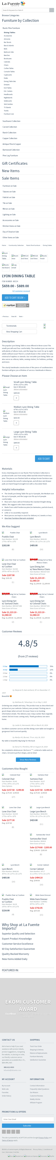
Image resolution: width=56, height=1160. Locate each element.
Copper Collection (10, 138)
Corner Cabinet (37, 868)
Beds (5, 49)
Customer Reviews (36, 1096)
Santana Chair (36, 778)
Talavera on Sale (9, 191)
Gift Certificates (14, 163)
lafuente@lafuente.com (12, 1070)
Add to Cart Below (14, 297)
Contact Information (37, 1086)
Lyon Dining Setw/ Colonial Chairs (38, 602)
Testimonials (11, 326)
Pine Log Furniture (10, 155)
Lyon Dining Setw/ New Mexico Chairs (40, 568)
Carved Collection (10, 127)
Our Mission (34, 1092)
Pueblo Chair (8, 536)
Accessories (8, 36)
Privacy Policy (37, 1149)
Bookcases (7, 58)
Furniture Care (9, 114)
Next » (21, 316)
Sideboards (8, 101)
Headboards (8, 94)
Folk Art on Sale (9, 197)
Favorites (5, 1092)
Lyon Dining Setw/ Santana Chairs (10, 602)
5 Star (5, 666)
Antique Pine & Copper (12, 144)
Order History (6, 1096)
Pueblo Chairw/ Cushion (8, 900)
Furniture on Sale (10, 186)
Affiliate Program (36, 1102)
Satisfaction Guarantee (38, 1060)
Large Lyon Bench (38, 811)
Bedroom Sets (9, 52)
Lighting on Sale (9, 214)
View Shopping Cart (14, 331)
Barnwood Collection (11, 150)
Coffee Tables (8, 68)
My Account (6, 1086)
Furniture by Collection (20, 20)
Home (4, 245)
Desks (6, 78)
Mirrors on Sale (9, 209)
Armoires (7, 39)
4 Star (5, 670)
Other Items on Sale (11, 237)
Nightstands (8, 98)
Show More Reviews (28, 759)
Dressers (7, 85)
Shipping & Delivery (36, 1050)
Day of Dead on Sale (11, 231)
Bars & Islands (9, 45)
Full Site (16, 1152)
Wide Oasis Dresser (38, 899)
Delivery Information (20, 389)
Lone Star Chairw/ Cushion (9, 565)
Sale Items (10, 178)
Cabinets (7, 62)
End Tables (7, 88)
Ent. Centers (8, 91)
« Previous (5, 316)
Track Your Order (36, 1046)
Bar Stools (7, 42)
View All (13, 316)
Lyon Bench (35, 536)
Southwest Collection (11, 121)
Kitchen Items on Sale (11, 226)
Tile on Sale (7, 203)
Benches (7, 55)
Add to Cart (44, 458)
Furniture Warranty (36, 1056)
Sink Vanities (8, 104)
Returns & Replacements (38, 1053)
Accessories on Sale (11, 220)
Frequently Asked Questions (39, 1089)
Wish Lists (5, 1089)
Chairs (6, 65)
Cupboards (8, 75)
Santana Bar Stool (38, 838)
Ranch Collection (9, 132)
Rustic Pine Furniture (11, 28)
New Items (11, 170)
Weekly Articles (35, 1099)
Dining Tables (9, 32)
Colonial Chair (8, 778)
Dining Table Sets (10, 81)
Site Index (9, 1152)
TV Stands (7, 107)
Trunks (6, 111)
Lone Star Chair (9, 811)
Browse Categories (10, 15)
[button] (46, 4)
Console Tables (9, 71)
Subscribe (27, 1125)
